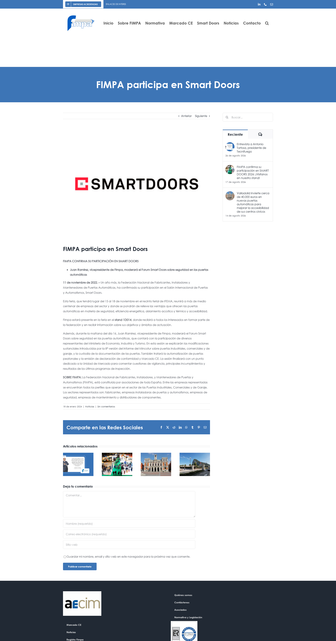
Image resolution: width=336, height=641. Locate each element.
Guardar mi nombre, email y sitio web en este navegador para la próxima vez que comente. (128, 556)
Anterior (186, 116)
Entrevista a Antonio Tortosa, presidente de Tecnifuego (251, 147)
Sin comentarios (106, 406)
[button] (267, 23)
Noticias (89, 406)
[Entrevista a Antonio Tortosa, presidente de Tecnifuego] (229, 144)
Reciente (235, 134)
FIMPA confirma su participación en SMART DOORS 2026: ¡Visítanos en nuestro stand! (253, 172)
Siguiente (201, 116)
